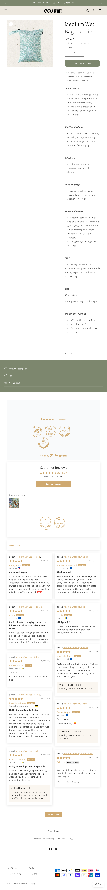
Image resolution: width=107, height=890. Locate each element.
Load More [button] (53, 814)
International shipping (43, 838)
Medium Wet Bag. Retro (27, 656)
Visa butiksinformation (77, 80)
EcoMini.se (17, 884)
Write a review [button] (53, 483)
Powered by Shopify (28, 884)
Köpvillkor (61, 838)
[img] (16, 561)
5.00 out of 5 (61, 473)
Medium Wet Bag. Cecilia (75, 556)
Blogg (71, 838)
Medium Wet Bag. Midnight (29, 606)
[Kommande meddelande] (102, 3)
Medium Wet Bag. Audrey (75, 703)
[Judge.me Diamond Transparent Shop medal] (59, 522)
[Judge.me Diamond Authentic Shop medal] (45, 522)
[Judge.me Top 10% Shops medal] (40, 443)
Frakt (76, 43)
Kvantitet (68, 48)
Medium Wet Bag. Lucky (75, 606)
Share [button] (70, 353)
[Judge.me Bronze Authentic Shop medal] (60, 431)
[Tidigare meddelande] (5, 3)
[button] (6, 11)
